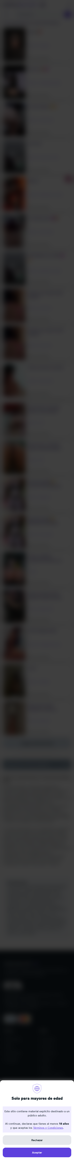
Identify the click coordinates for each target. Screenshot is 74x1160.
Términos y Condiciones (48, 1127)
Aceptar (37, 1152)
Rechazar (37, 1140)
